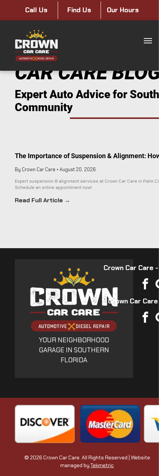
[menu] (148, 40)
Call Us (36, 10)
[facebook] (145, 285)
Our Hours (123, 10)
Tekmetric (102, 465)
